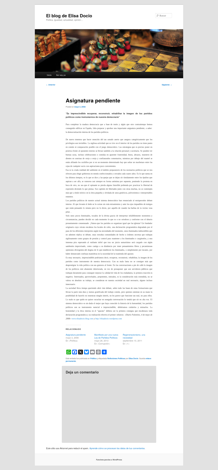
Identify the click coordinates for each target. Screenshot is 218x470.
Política (93, 358)
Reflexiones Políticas (116, 358)
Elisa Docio (133, 358)
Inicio (49, 75)
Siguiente (167, 84)
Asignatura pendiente (76, 334)
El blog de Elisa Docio (69, 15)
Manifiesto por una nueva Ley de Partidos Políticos (106, 336)
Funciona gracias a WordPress (109, 459)
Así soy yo (61, 75)
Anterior (50, 84)
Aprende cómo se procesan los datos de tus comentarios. (117, 448)
